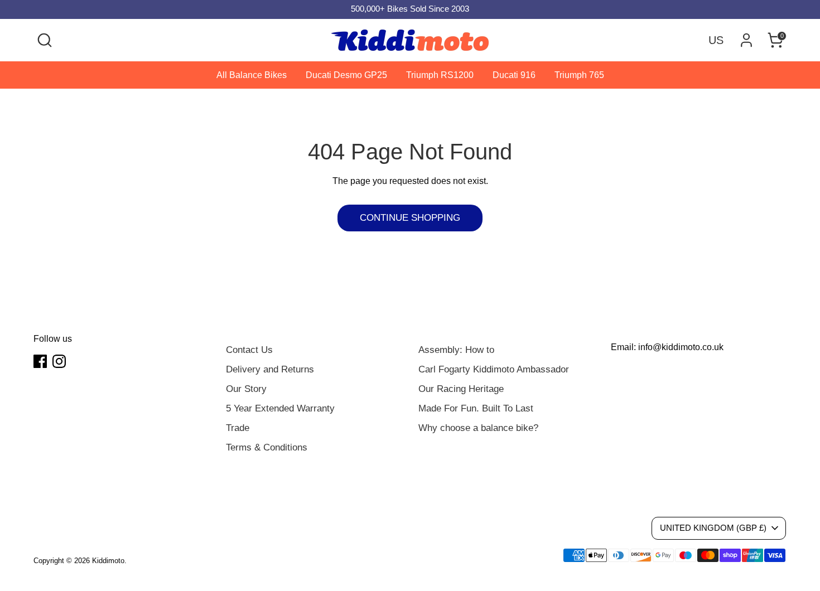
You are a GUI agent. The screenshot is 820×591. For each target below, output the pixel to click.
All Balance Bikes (251, 75)
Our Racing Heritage (461, 389)
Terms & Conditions (266, 447)
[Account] (746, 40)
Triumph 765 (579, 75)
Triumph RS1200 (440, 75)
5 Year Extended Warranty (280, 408)
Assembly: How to (456, 350)
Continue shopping (410, 217)
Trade (237, 428)
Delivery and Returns (270, 369)
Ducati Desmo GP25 (346, 75)
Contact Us (249, 350)
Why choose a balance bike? (478, 428)
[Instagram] (59, 361)
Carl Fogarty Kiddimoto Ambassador (493, 369)
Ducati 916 (514, 75)
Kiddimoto (108, 560)
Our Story (246, 389)
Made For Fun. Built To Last (475, 408)
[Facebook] (40, 361)
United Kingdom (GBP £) (713, 528)
